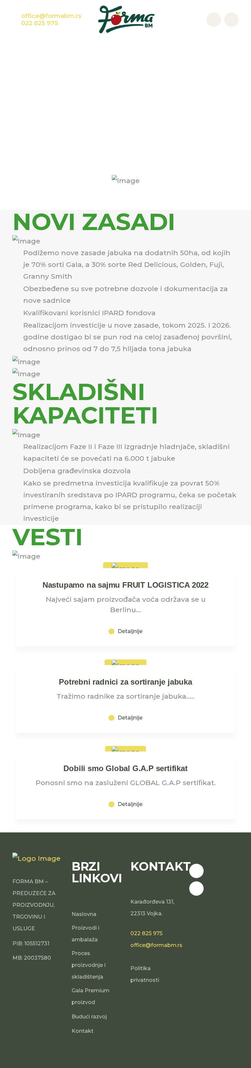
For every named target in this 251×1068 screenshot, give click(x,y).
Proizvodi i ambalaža (85, 934)
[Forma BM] (126, 19)
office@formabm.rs (156, 945)
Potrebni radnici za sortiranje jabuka (125, 681)
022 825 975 (146, 933)
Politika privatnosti (144, 974)
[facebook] (196, 871)
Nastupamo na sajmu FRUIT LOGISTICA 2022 (125, 584)
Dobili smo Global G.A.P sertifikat (125, 768)
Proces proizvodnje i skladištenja (89, 965)
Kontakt (82, 1031)
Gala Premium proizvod (90, 996)
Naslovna (84, 914)
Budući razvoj (89, 1017)
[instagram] (196, 888)
